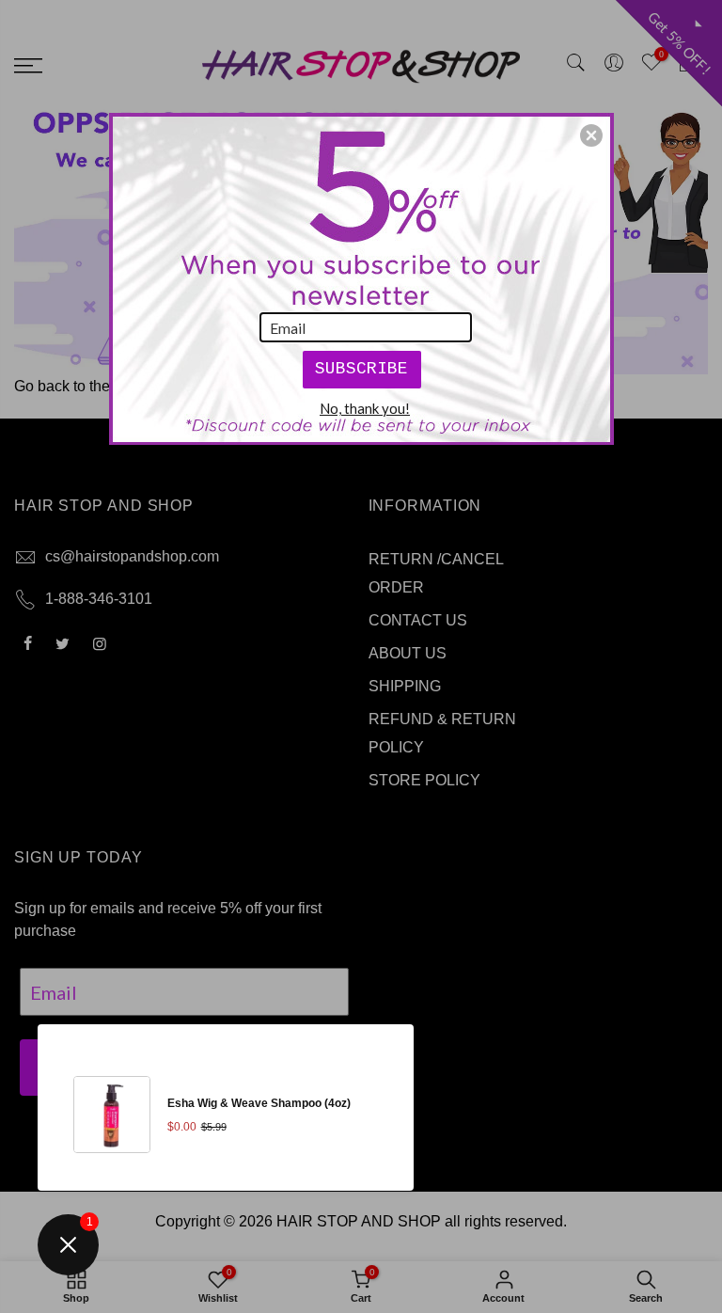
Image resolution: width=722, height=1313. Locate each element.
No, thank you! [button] (365, 408)
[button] (591, 135)
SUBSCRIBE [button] (361, 368)
